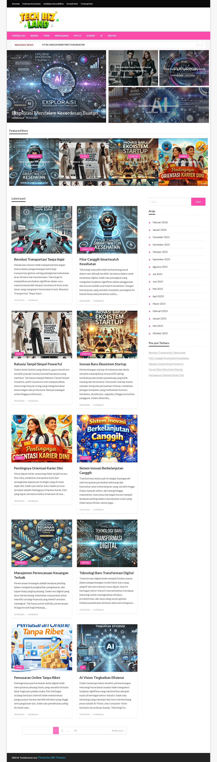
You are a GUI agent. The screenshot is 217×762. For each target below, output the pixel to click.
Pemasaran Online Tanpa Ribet (37, 677)
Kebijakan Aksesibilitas (54, 4)
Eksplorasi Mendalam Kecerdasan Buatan (55, 113)
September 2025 (161, 259)
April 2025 (158, 296)
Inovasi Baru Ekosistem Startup (102, 364)
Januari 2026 (159, 229)
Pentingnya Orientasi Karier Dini (38, 468)
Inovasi (85, 458)
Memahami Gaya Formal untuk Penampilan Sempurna (133, 69)
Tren (46, 35)
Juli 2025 (157, 274)
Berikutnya (117, 730)
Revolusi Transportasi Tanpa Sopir (39, 259)
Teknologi (18, 35)
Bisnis (34, 35)
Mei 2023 (158, 325)
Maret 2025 (159, 303)
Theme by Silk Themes (51, 757)
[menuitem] (18, 36)
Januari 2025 (159, 318)
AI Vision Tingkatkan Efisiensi (101, 677)
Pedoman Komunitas (31, 4)
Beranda (16, 4)
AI (101, 35)
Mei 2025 (158, 288)
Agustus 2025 (160, 266)
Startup (134, 156)
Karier (90, 35)
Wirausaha (61, 35)
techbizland (18, 117)
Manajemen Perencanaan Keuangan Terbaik (41, 575)
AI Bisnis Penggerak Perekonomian (158, 105)
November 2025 (161, 244)
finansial (21, 563)
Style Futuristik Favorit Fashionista (184, 68)
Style (77, 35)
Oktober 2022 (160, 333)
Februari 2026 (160, 222)
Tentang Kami (87, 4)
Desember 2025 (161, 237)
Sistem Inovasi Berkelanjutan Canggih (101, 470)
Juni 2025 (158, 281)
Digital (112, 35)
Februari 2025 (160, 311)
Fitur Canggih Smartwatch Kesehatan (63, 45)
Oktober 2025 (160, 251)
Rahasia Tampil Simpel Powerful (38, 364)
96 (75, 730)
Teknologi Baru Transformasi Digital (106, 573)
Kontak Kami (72, 4)
